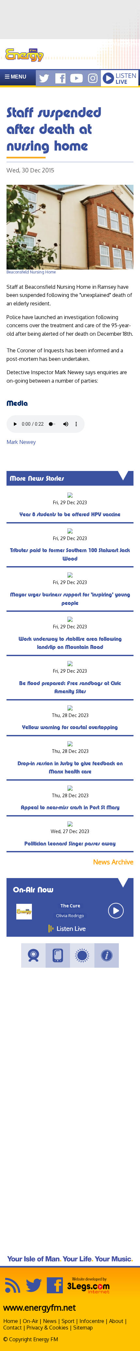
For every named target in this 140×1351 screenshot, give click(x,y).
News (50, 1321)
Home (10, 1321)
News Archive (113, 862)
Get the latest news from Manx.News (96, 44)
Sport (68, 1321)
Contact (12, 1327)
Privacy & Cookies (47, 1327)
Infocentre (91, 1321)
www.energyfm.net (39, 1307)
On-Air (30, 1321)
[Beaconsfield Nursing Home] (70, 268)
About (116, 1321)
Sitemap (83, 1327)
